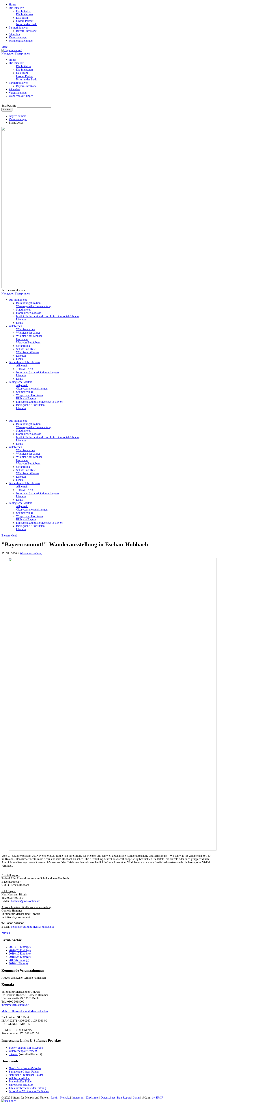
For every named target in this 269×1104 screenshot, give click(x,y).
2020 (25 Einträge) (20, 950)
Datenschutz (108, 1097)
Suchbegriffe (8, 105)
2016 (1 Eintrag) (18, 963)
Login (54, 1097)
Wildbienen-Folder (19, 1078)
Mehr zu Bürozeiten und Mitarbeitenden (24, 1011)
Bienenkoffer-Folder (20, 1081)
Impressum (78, 1097)
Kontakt (65, 1097)
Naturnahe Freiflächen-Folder (26, 1074)
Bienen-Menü (9, 535)
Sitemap (13, 1054)
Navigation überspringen (15, 53)
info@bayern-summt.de (15, 1004)
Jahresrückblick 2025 (21, 1084)
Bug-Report (124, 1097)
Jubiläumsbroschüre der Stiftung (27, 1088)
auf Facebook (26, 1047)
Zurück (5, 932)
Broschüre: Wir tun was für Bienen (29, 1091)
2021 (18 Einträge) (20, 946)
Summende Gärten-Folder (24, 1071)
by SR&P (157, 1097)
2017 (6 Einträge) (19, 960)
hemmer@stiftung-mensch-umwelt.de (32, 926)
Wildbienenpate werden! (23, 1050)
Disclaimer (92, 1097)
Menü (4, 46)
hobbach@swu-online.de (25, 901)
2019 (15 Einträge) (20, 953)
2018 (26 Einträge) (20, 956)
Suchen (7, 109)
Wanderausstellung (31, 553)
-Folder (25, 1068)
